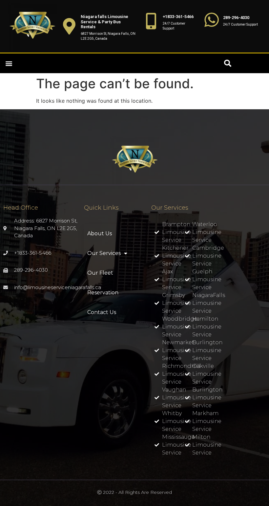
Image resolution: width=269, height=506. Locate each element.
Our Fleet (100, 273)
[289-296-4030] (211, 19)
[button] (8, 63)
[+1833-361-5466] (151, 21)
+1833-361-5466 (178, 16)
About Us (99, 233)
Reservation (102, 292)
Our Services (104, 253)
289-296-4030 (236, 17)
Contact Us (101, 312)
